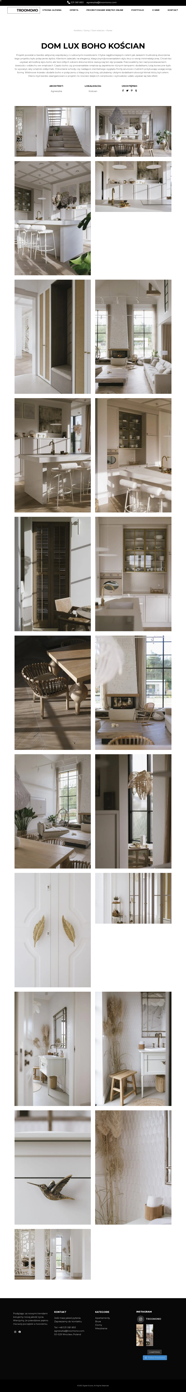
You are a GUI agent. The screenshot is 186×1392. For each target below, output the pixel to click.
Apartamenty (102, 1318)
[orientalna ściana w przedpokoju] (53, 1254)
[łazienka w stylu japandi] (53, 1048)
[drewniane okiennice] (53, 573)
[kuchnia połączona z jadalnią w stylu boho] (133, 131)
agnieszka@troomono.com (101, 2)
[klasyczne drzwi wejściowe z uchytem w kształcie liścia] (53, 929)
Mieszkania (101, 1328)
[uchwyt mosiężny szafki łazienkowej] (53, 1167)
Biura (98, 1321)
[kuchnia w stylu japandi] (133, 573)
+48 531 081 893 (67, 1327)
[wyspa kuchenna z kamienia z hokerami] (53, 455)
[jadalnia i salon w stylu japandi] (53, 811)
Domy (98, 1325)
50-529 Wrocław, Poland (67, 1334)
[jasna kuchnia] (133, 186)
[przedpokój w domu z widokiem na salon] (53, 336)
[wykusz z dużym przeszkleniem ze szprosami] (133, 811)
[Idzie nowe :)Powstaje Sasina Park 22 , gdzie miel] (139, 1335)
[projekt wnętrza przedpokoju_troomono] (133, 898)
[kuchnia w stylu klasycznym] (53, 218)
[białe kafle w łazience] (133, 1167)
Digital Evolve (88, 1386)
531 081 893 (77, 2)
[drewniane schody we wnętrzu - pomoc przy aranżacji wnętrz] (53, 131)
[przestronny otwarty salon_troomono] (133, 336)
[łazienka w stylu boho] (133, 1048)
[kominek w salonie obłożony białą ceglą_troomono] (133, 692)
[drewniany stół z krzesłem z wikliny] (53, 692)
